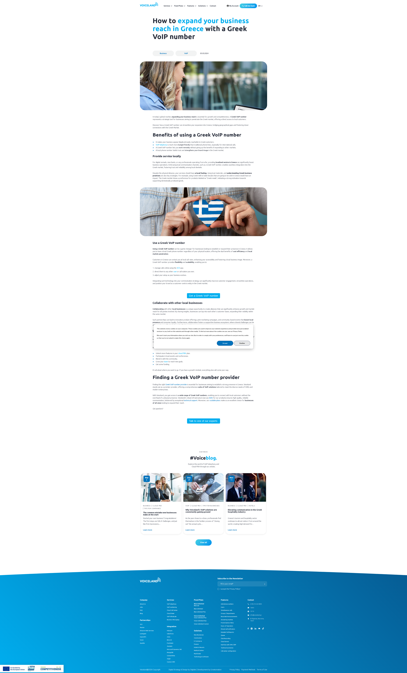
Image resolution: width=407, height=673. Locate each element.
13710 (252, 611)
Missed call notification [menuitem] (228, 629)
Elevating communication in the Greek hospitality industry (245, 511)
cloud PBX (182, 353)
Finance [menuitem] (196, 644)
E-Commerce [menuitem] (198, 641)
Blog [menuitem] (141, 613)
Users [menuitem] (222, 607)
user (175, 271)
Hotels (252, 506)
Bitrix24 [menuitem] (169, 640)
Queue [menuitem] (223, 635)
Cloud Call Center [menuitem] (172, 610)
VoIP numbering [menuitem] (172, 607)
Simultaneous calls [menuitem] (226, 610)
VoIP (186, 53)
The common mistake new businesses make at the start (160, 513)
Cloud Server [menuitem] (225, 641)
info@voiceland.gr (256, 615)
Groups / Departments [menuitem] (228, 613)
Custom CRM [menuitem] (171, 662)
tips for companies (152, 508)
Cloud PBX (157, 506)
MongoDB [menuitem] (170, 652)
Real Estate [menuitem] (197, 653)
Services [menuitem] (167, 6)
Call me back (249, 6)
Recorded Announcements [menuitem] (229, 616)
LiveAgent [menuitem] (143, 633)
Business (163, 53)
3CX (178, 268)
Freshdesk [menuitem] (170, 643)
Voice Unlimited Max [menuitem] (200, 620)
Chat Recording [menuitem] (225, 638)
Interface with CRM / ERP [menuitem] (228, 644)
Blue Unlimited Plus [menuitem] (200, 612)
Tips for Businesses (211, 506)
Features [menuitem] (190, 6)
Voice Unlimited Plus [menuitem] (200, 617)
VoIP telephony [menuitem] (171, 604)
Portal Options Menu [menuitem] (227, 622)
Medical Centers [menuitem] (199, 650)
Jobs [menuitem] (141, 607)
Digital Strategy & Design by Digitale (182, 670)
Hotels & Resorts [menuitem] (199, 647)
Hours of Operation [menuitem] (227, 626)
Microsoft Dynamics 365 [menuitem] (174, 649)
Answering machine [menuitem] (227, 619)
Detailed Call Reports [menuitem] (227, 632)
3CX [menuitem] (141, 624)
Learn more (147, 530)
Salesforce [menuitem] (170, 633)
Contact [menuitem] (213, 6)
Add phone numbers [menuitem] (227, 604)
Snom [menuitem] (142, 640)
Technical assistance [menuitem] (227, 647)
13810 (252, 607)
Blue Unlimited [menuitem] (198, 608)
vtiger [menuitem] (169, 658)
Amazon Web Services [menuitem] (147, 630)
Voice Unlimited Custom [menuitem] (201, 624)
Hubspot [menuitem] (169, 630)
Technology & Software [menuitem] (201, 656)
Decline (242, 343)
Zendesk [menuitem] (169, 646)
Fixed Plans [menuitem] (178, 6)
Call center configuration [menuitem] (228, 651)
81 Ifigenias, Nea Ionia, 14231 (257, 619)
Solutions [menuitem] (202, 6)
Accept (225, 343)
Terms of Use (262, 670)
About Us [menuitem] (143, 604)
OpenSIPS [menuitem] (143, 637)
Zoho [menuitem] (168, 637)
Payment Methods (248, 670)
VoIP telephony (161, 145)
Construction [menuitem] (198, 638)
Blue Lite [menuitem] (196, 605)
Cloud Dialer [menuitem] (170, 613)
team (166, 362)
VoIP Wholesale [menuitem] (171, 616)
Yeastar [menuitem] (142, 627)
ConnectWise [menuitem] (171, 655)
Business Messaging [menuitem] (173, 619)
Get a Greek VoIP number (203, 295)
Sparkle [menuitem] (142, 643)
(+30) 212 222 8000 (256, 604)
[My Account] (233, 6)
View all (203, 542)
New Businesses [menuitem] (199, 635)
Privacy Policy (235, 670)
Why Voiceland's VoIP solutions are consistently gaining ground (201, 511)
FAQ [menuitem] (141, 610)
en (259, 6)
